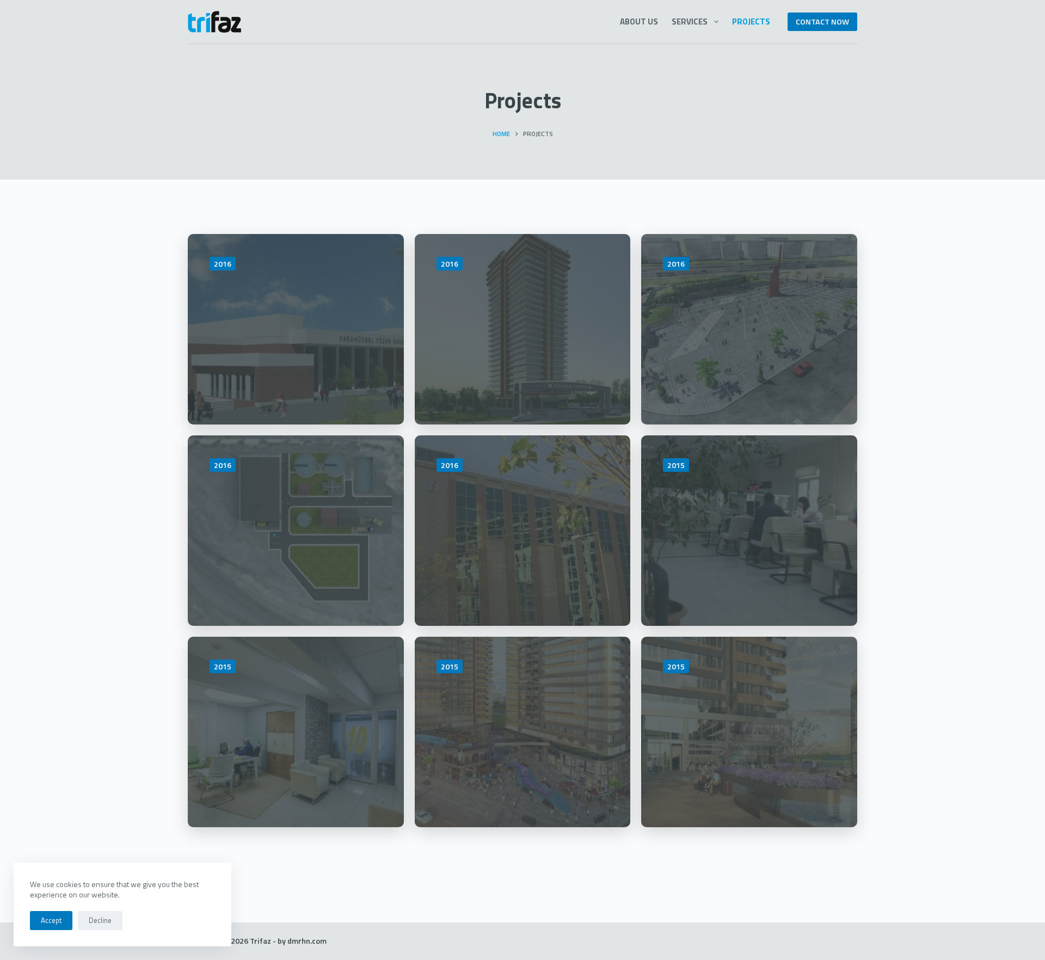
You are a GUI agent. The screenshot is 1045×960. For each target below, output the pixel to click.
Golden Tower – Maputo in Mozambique (521, 311)
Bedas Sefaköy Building (746, 502)
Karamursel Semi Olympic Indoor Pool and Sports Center (281, 322)
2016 (222, 263)
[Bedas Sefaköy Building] (749, 530)
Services (690, 21)
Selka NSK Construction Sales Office (520, 714)
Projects (751, 21)
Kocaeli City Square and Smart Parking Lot (746, 311)
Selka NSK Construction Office (746, 714)
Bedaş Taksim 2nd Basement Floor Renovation (501, 523)
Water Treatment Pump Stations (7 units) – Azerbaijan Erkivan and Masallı (294, 534)
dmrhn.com (307, 941)
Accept (51, 920)
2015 (676, 465)
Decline (100, 920)
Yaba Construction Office (274, 714)
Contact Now (822, 22)
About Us (639, 21)
